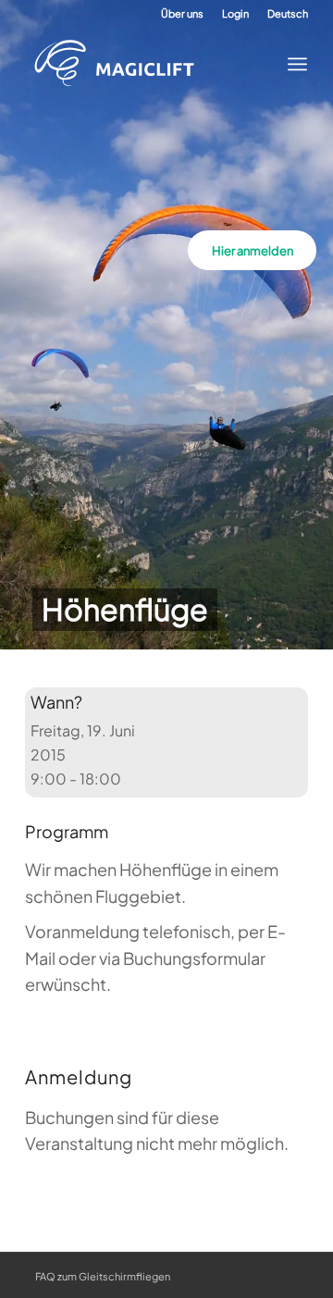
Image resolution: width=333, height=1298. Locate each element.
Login (235, 13)
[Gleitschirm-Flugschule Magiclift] (152, 64)
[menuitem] (182, 14)
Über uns (182, 13)
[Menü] (292, 64)
